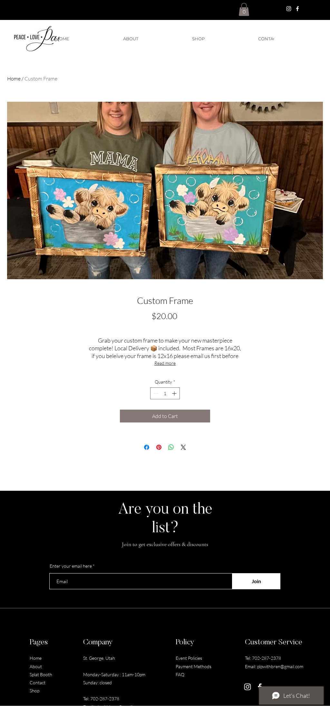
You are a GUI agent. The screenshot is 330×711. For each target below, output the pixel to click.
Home (14, 78)
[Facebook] (297, 8)
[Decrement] (155, 393)
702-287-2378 (104, 698)
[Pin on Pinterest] (159, 447)
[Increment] (175, 393)
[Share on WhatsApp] (171, 447)
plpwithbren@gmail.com (118, 707)
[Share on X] (183, 447)
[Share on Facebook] (146, 447)
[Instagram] (289, 8)
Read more (165, 363)
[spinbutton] (165, 393)
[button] (243, 9)
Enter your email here (71, 566)
